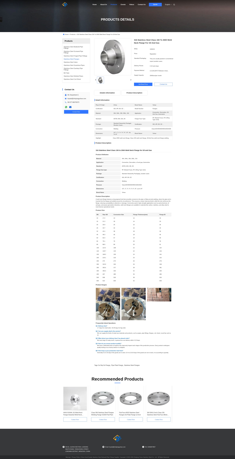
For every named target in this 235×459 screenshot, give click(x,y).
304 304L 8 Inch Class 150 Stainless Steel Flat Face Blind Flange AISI (157, 414)
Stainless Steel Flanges (132, 365)
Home (95, 4)
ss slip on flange (104, 365)
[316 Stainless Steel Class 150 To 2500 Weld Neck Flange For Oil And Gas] (112, 56)
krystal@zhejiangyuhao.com (77, 98)
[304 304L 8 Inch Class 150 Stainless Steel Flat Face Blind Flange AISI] (159, 398)
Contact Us (142, 4)
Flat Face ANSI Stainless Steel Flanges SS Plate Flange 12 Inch (130, 414)
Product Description (134, 93)
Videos (131, 4)
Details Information (107, 93)
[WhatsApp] (66, 107)
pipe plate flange (117, 365)
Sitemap (68, 457)
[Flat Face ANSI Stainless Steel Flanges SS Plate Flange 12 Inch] (131, 398)
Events (123, 4)
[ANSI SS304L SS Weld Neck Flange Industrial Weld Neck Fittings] (75, 398)
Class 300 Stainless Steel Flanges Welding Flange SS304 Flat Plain (102, 414)
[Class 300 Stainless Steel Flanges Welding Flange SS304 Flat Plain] (103, 398)
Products (114, 4)
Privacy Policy (76, 457)
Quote (155, 4)
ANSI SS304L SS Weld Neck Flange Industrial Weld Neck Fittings (72, 414)
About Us (103, 4)
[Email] (70, 107)
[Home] (64, 4)
